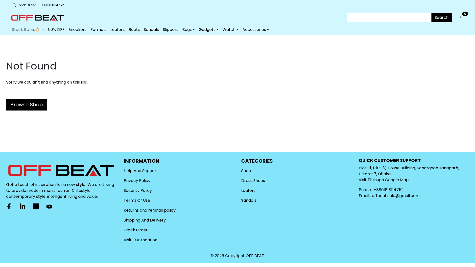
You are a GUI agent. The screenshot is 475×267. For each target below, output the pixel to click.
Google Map (397, 180)
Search (442, 17)
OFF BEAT (255, 256)
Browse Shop (26, 104)
